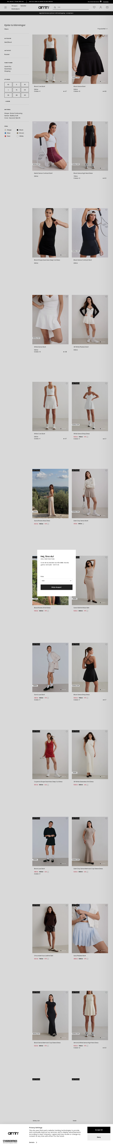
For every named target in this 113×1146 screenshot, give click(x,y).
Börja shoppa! (56, 587)
